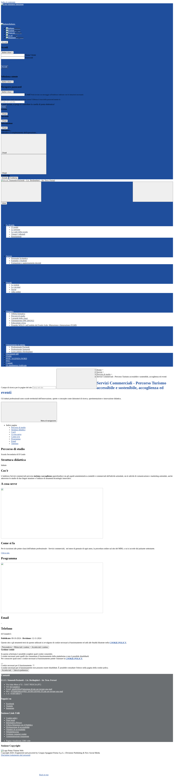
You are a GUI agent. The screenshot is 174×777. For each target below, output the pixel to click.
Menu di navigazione (48, 421)
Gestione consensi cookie (16, 734)
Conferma (13, 178)
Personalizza (7, 647)
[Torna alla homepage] (87, 180)
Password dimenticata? (10, 62)
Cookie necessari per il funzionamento (16, 665)
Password (29, 58)
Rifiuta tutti (21, 647)
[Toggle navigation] (21, 192)
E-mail (27, 94)
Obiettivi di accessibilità (15, 729)
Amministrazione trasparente (17, 736)
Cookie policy (11, 718)
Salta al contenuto (8, 2)
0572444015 (15, 687)
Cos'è (13, 432)
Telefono (14, 443)
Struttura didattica (18, 430)
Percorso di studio (18, 427)
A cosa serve (16, 434)
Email (13, 441)
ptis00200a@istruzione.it (32, 689)
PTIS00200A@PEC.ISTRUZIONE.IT (37, 691)
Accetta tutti (40, 647)
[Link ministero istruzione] (12, 4)
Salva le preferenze (21, 670)
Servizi (99, 372)
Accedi (4, 42)
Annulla (5, 178)
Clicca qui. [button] (5, 553)
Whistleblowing (12, 732)
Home (99, 370)
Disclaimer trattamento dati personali (15, 755)
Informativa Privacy (14, 723)
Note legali (10, 720)
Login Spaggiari (66, 99)
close (4, 203)
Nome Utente (30, 55)
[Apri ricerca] (153, 192)
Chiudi (4, 114)
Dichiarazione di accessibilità (17, 727)
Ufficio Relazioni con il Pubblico (19, 725)
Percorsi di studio (104, 374)
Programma (16, 439)
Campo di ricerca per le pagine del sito (16, 387)
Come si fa (15, 437)
